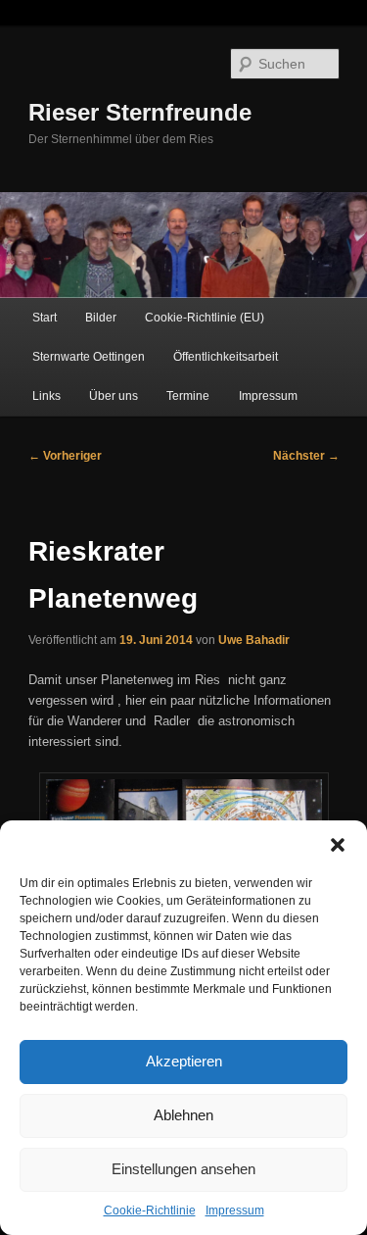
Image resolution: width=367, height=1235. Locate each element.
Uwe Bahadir (254, 640)
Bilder (100, 317)
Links (46, 396)
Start (44, 317)
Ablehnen (183, 1115)
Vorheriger (65, 456)
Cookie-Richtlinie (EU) (204, 317)
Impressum (235, 1210)
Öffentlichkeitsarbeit (225, 357)
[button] (337, 845)
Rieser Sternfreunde (140, 112)
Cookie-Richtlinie (150, 1210)
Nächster (306, 456)
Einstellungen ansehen (183, 1169)
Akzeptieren (184, 1061)
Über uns (113, 396)
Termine (187, 396)
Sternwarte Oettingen (88, 357)
